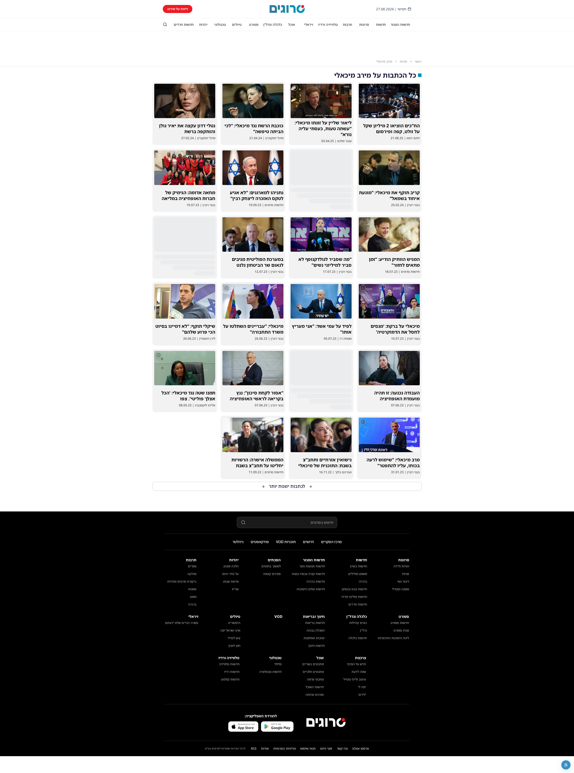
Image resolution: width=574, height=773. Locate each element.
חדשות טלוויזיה (229, 664)
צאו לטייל (234, 638)
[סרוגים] (326, 722)
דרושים (308, 541)
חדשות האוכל (315, 687)
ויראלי (308, 24)
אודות (265, 748)
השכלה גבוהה (316, 630)
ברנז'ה (363, 581)
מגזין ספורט (401, 630)
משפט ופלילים (357, 574)
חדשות (381, 24)
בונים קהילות (358, 623)
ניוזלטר (238, 541)
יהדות (203, 24)
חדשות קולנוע (230, 679)
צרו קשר (342, 748)
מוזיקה (191, 574)
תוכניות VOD (286, 541)
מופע (193, 597)
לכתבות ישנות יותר (287, 486)
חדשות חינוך (316, 645)
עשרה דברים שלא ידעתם (181, 623)
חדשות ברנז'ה (316, 581)
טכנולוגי (220, 24)
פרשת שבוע (231, 581)
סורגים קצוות (272, 574)
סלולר (278, 664)
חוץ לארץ (234, 645)
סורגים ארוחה (315, 694)
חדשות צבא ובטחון (354, 589)
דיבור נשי (403, 581)
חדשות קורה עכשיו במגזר (308, 574)
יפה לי (362, 687)
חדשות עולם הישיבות (311, 589)
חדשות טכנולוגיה (270, 671)
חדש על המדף (356, 664)
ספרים (192, 566)
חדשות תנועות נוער (312, 566)
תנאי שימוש (308, 748)
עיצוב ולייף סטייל (354, 679)
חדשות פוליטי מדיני (354, 597)
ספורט (254, 24)
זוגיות (405, 574)
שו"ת (235, 589)
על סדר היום (230, 574)
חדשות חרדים (184, 24)
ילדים (362, 694)
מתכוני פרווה (315, 679)
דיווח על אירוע (177, 9)
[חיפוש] (165, 24)
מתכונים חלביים (313, 671)
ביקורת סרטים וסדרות (181, 581)
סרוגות (364, 24)
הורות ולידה (401, 566)
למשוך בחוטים (271, 566)
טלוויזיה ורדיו (328, 24)
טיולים (237, 24)
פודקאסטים (260, 541)
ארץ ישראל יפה (230, 630)
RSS (254, 748)
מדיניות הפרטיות (284, 748)
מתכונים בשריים (313, 664)
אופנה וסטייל (400, 589)
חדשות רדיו (231, 671)
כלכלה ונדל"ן (272, 24)
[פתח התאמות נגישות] (565, 764)
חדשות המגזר (400, 24)
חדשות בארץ (358, 566)
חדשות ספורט (400, 623)
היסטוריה (234, 623)
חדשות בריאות (315, 623)
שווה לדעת (359, 671)
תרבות (347, 24)
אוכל (291, 24)
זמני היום (326, 748)
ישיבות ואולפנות (314, 638)
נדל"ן (363, 630)
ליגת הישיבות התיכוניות (393, 638)
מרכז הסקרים (331, 541)
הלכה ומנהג (231, 566)
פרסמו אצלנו (360, 748)
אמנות (192, 589)
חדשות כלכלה (357, 638)
